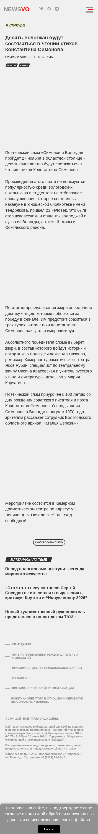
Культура (15, 25)
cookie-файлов (76, 820)
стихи (24, 65)
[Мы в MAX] (49, 8)
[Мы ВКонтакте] (41, 8)
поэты (11, 65)
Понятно (49, 829)
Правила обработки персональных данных (47, 668)
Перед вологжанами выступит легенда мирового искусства (44, 571)
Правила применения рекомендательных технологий (45, 656)
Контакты (19, 678)
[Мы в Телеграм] (56, 8)
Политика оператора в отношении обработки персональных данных (47, 700)
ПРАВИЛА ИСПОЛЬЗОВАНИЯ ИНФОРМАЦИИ (43, 688)
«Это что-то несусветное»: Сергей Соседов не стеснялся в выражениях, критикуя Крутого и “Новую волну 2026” (46, 593)
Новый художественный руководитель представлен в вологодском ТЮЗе (45, 614)
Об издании (21, 644)
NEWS (16, 8)
